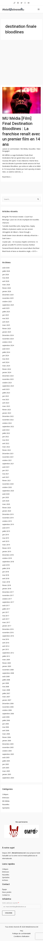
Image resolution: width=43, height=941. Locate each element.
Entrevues (5, 798)
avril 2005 (5, 768)
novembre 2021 (8, 457)
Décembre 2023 (8, 376)
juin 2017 (5, 612)
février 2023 (6, 410)
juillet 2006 (6, 720)
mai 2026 (5, 278)
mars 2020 (6, 504)
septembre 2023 (8, 386)
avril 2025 (5, 322)
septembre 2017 (8, 602)
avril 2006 (5, 730)
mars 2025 (6, 325)
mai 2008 (5, 687)
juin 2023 (5, 396)
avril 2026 (5, 281)
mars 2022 (6, 447)
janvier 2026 (6, 291)
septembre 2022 (8, 426)
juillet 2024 (6, 352)
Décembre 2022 (8, 416)
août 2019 (5, 528)
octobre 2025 (7, 301)
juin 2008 (5, 683)
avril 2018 (5, 578)
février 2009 (6, 663)
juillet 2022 (6, 433)
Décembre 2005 (8, 744)
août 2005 (5, 757)
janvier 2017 (6, 626)
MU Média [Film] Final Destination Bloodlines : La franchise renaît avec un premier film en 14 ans (21, 131)
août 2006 (5, 717)
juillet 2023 (6, 393)
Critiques (5, 794)
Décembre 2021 (8, 453)
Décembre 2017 (8, 592)
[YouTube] (28, 3)
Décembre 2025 (8, 295)
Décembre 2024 (8, 335)
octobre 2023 (7, 383)
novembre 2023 (8, 379)
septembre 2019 (8, 524)
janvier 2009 (6, 666)
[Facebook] (18, 3)
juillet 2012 (6, 656)
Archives (5, 880)
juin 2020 (5, 497)
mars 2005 (6, 771)
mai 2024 (5, 359)
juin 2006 (5, 724)
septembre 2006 (8, 714)
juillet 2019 (6, 531)
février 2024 (6, 369)
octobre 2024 (7, 342)
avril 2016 (5, 643)
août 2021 (5, 467)
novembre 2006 (8, 707)
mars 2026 (6, 285)
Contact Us (6, 895)
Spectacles (6, 808)
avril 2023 (5, 403)
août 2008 (5, 676)
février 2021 (6, 480)
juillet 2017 (6, 609)
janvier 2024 (6, 372)
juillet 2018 (6, 568)
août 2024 (5, 349)
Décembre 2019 (8, 514)
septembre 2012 (8, 653)
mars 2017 (6, 622)
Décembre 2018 (8, 555)
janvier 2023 (6, 413)
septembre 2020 (8, 491)
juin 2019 (5, 535)
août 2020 (5, 494)
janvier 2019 (6, 551)
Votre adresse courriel (10, 903)
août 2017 (5, 605)
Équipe (4, 889)
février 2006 (6, 737)
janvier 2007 (6, 700)
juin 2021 (5, 470)
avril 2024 (5, 362)
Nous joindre (6, 892)
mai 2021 (5, 474)
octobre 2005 (7, 751)
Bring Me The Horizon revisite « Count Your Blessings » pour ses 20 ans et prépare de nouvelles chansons (20, 220)
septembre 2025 (8, 305)
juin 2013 (5, 649)
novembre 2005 (8, 747)
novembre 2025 (8, 298)
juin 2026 (5, 274)
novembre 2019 (8, 518)
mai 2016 (5, 639)
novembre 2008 (8, 670)
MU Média (24, 149)
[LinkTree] (14, 3)
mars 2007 (6, 697)
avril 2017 (5, 619)
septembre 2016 (8, 636)
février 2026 (6, 288)
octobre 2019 (7, 521)
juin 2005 (5, 764)
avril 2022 (5, 443)
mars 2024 (6, 366)
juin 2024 (5, 355)
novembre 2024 (8, 339)
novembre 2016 (8, 632)
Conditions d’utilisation (21, 936)
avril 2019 (5, 541)
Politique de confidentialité (21, 933)
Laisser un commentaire (10, 149)
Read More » (6, 176)
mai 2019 (5, 538)
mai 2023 (5, 399)
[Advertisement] (21, 62)
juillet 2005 (6, 761)
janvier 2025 (6, 332)
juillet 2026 (6, 271)
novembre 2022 (8, 420)
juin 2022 (5, 437)
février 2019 (6, 548)
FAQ (21, 931)
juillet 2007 (6, 693)
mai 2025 (5, 318)
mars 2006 (6, 734)
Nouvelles (32, 149)
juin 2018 (5, 572)
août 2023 (5, 389)
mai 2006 (5, 727)
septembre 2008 (8, 673)
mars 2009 (6, 660)
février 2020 (6, 508)
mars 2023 (6, 406)
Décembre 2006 (8, 703)
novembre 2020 (8, 484)
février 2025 (6, 328)
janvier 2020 (6, 511)
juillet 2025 (6, 312)
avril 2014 (5, 646)
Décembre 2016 (8, 629)
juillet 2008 (6, 680)
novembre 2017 (8, 595)
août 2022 (5, 430)
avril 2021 (5, 477)
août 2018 (5, 565)
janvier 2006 (6, 741)
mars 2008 (6, 690)
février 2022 (6, 450)
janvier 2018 (6, 589)
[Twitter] (21, 3)
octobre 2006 (7, 710)
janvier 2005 (6, 774)
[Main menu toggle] (38, 9)
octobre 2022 (7, 423)
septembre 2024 (8, 345)
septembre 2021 (8, 464)
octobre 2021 (7, 460)
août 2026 (5, 268)
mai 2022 (5, 440)
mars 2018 (6, 582)
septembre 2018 (8, 562)
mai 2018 (5, 575)
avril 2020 (5, 501)
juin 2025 (5, 315)
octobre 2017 (7, 599)
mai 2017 (5, 616)
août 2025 (5, 308)
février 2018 (6, 585)
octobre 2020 (7, 487)
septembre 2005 (8, 754)
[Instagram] (25, 3)
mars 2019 (6, 545)
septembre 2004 (8, 778)
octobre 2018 (7, 558)
